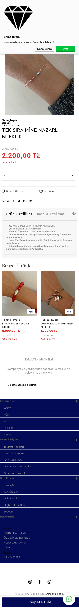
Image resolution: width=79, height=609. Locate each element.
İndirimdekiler (11, 498)
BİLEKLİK (8, 428)
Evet (65, 48)
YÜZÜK (8, 421)
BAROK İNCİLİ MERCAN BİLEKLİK (15, 325)
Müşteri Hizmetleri (14, 505)
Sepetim (8, 511)
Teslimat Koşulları (14, 447)
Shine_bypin (12, 320)
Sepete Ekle (40, 602)
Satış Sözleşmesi (13, 460)
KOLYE (7, 408)
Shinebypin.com (54, 594)
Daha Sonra (44, 48)
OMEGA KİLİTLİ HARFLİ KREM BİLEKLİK (56, 325)
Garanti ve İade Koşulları (18, 466)
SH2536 (6, 123)
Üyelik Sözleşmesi (14, 453)
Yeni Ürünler (11, 492)
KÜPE (7, 415)
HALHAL (8, 434)
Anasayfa (9, 485)
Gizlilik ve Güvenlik (14, 473)
